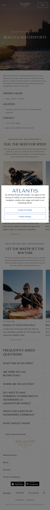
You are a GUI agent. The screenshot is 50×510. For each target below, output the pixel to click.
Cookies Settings (25, 217)
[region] (25, 204)
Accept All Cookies (25, 210)
